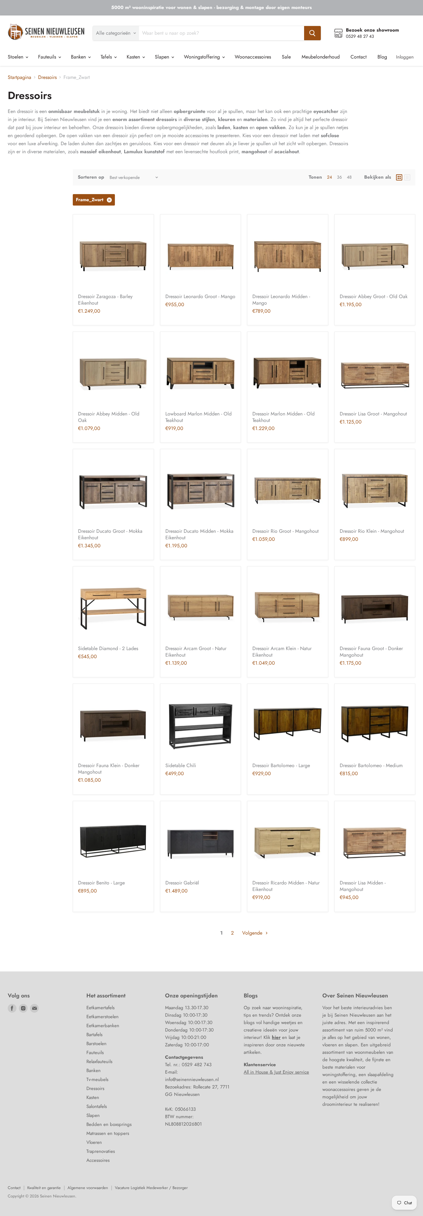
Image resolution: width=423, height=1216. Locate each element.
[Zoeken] (312, 33)
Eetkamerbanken (102, 1025)
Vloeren (94, 1142)
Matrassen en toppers (107, 1133)
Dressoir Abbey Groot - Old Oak (374, 296)
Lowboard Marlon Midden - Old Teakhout (198, 417)
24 (329, 177)
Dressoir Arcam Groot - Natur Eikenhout (195, 651)
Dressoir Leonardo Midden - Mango (281, 299)
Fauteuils (48, 56)
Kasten (134, 56)
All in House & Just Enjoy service (276, 1072)
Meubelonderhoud (321, 56)
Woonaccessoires (253, 56)
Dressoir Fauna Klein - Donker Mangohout (108, 768)
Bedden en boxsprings (109, 1124)
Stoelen (16, 56)
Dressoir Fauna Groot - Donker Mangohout (371, 651)
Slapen (163, 56)
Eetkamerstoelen (102, 1016)
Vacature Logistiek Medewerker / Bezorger (151, 1188)
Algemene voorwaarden (88, 1188)
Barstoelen (96, 1043)
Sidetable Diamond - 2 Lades (108, 648)
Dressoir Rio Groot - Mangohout (285, 531)
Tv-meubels (97, 1079)
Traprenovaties (100, 1151)
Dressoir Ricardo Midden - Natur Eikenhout (286, 886)
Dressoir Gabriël (182, 882)
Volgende (253, 932)
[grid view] (399, 177)
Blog (382, 56)
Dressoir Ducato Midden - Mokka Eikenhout (199, 534)
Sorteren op (91, 177)
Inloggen (405, 57)
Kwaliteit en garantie (44, 1188)
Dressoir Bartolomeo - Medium (371, 765)
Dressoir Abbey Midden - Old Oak (108, 417)
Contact (359, 56)
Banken (79, 56)
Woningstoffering (202, 56)
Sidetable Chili (180, 765)
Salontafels (96, 1106)
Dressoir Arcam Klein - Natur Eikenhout (282, 651)
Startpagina (19, 77)
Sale (286, 56)
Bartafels (94, 1034)
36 (339, 177)
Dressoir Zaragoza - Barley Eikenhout (105, 299)
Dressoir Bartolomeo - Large (281, 765)
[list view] (407, 177)
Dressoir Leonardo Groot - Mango (200, 296)
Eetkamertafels (100, 1007)
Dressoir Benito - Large (101, 882)
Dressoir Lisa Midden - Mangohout (363, 886)
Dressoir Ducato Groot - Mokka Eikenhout (110, 534)
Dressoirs (47, 77)
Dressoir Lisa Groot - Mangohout (373, 413)
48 (349, 177)
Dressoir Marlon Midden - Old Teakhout (283, 417)
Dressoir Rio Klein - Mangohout (372, 531)
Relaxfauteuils (99, 1061)
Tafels (107, 56)
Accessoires (98, 1160)
